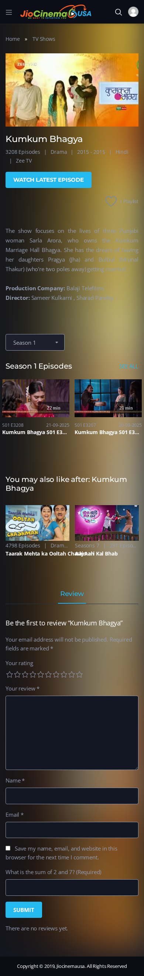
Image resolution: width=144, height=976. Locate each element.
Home (13, 38)
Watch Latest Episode (48, 179)
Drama (59, 151)
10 (79, 674)
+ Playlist (129, 201)
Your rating (19, 663)
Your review (23, 688)
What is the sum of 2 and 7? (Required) (53, 872)
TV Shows (43, 38)
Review (71, 594)
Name (15, 780)
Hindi (122, 151)
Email (15, 814)
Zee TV (24, 160)
